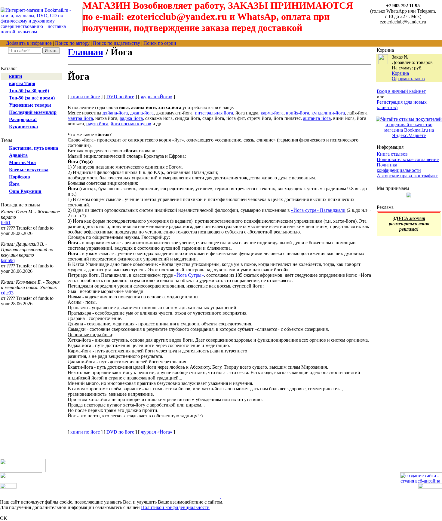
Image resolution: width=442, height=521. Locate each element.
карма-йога (272, 112)
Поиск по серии (159, 43)
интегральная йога (214, 112)
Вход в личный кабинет (401, 91)
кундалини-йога (328, 112)
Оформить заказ (408, 78)
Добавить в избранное (29, 43)
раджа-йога (131, 118)
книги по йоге (85, 96)
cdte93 (7, 292)
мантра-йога (80, 118)
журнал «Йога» (156, 96)
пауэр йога (97, 123)
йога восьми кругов (131, 123)
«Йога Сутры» (189, 275)
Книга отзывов (392, 154)
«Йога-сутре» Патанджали (318, 210)
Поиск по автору (72, 43)
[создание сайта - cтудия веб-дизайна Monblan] (421, 481)
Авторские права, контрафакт (407, 175)
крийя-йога (297, 112)
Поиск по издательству (116, 43)
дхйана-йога (115, 112)
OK (3, 518)
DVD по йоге (120, 96)
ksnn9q (8, 260)
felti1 (6, 222)
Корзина (400, 73)
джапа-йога (142, 112)
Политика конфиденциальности (399, 167)
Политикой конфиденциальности (175, 507)
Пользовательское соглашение (408, 159)
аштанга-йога (317, 118)
